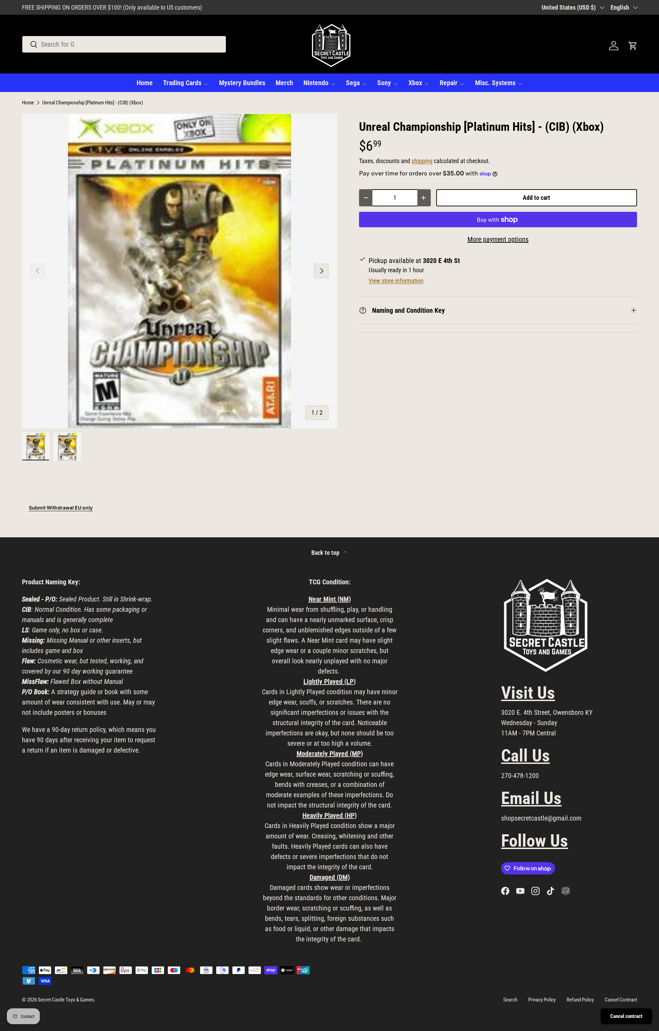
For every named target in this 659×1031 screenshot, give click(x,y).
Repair (449, 83)
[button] (632, 45)
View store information (396, 280)
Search (510, 1000)
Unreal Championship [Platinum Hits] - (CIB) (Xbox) (92, 102)
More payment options (498, 239)
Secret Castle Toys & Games (66, 1000)
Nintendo (315, 83)
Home (145, 83)
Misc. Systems (495, 83)
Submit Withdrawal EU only (61, 508)
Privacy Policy (542, 1000)
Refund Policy (580, 1000)
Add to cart (536, 197)
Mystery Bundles (242, 83)
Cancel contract (626, 1016)
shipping (422, 161)
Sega (353, 83)
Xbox (415, 83)
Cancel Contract (621, 1000)
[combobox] (124, 44)
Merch (284, 83)
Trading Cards (182, 83)
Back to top (326, 552)
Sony (384, 83)
